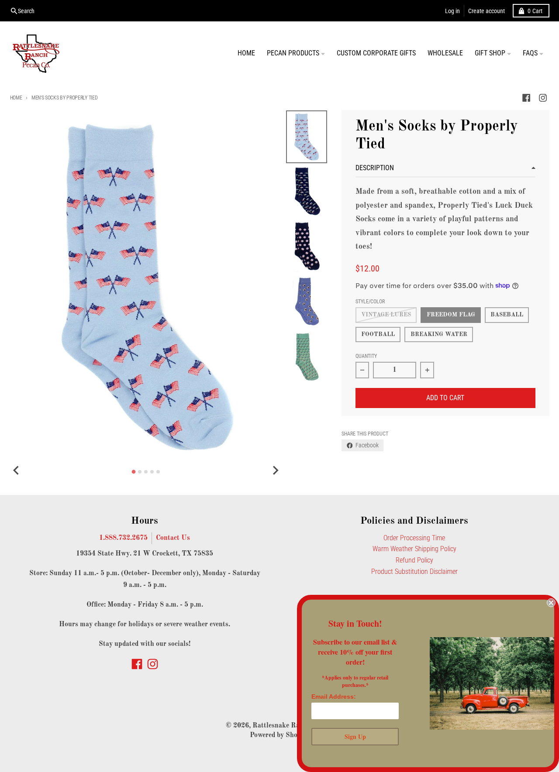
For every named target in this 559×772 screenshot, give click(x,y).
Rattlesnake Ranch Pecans (292, 725)
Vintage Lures (386, 315)
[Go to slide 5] (158, 471)
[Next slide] (275, 470)
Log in (452, 10)
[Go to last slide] (17, 470)
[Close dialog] (551, 602)
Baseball (506, 315)
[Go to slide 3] (146, 471)
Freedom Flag (451, 315)
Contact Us (173, 538)
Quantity (366, 356)
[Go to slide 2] (139, 471)
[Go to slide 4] (152, 471)
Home (16, 98)
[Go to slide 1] (134, 472)
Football (378, 334)
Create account (486, 10)
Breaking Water (439, 334)
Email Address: (333, 696)
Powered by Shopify (280, 735)
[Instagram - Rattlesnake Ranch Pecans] (542, 98)
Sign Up (355, 736)
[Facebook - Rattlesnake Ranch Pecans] (526, 98)
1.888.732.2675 (123, 538)
